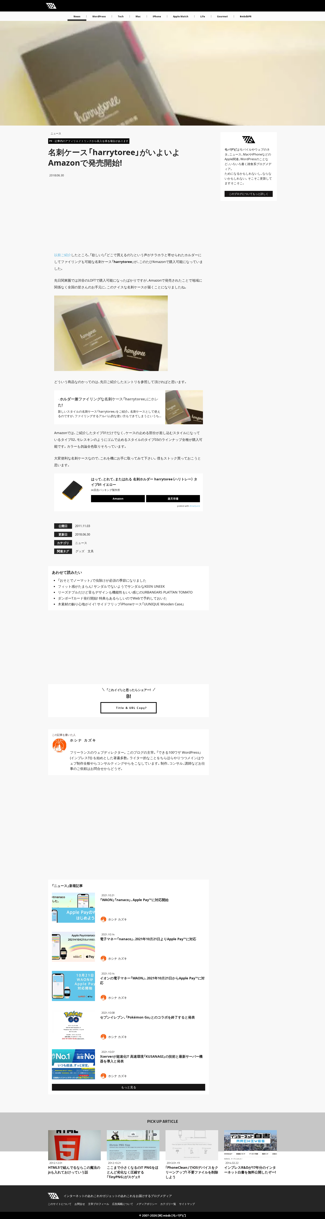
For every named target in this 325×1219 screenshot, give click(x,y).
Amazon (118, 498)
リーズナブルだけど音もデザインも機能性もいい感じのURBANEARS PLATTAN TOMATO (125, 592)
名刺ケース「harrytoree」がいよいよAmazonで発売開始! (114, 157)
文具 (91, 551)
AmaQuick (195, 506)
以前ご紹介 (62, 255)
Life (202, 16)
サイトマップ (187, 1204)
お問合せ (79, 1204)
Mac (138, 16)
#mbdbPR (245, 16)
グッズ (79, 551)
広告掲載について (122, 1204)
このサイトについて (59, 1204)
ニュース (56, 133)
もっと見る (128, 1087)
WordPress (99, 16)
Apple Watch (180, 16)
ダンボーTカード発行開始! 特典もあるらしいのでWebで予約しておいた (112, 598)
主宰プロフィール (98, 1204)
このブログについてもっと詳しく (248, 194)
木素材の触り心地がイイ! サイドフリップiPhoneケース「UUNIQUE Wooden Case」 (121, 604)
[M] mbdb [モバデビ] (172, 1215)
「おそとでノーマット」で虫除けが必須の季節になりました (102, 580)
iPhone (157, 16)
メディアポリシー (146, 1204)
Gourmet (222, 16)
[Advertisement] (128, 214)
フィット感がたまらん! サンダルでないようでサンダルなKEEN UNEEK (111, 586)
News (77, 16)
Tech (121, 16)
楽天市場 (173, 498)
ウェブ (259, 149)
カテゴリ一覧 (168, 1204)
